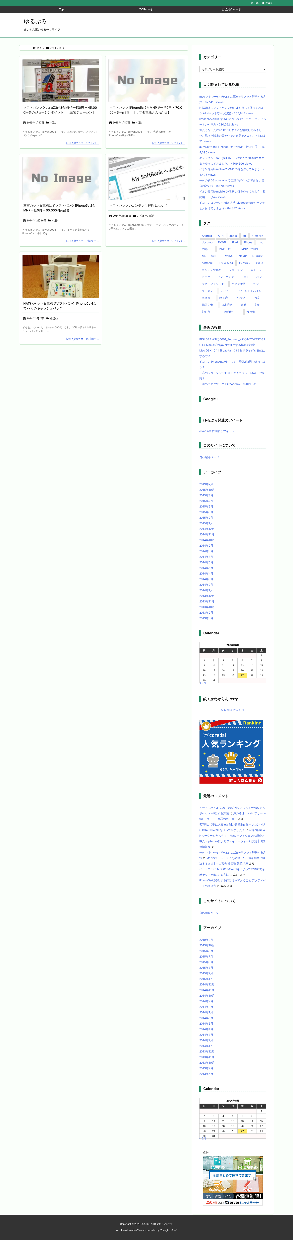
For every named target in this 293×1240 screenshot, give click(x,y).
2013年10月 (207, 607)
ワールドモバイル (250, 290)
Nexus (243, 256)
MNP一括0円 (249, 249)
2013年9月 (206, 612)
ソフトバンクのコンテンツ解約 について (138, 205)
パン (259, 276)
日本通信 (227, 304)
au (244, 235)
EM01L (222, 242)
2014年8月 (206, 551)
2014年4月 (206, 573)
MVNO (229, 256)
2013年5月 (206, 618)
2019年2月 (206, 484)
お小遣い (244, 263)
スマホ (206, 276)
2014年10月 (207, 540)
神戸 (258, 304)
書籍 (244, 304)
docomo (207, 242)
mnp (205, 249)
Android (207, 235)
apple (233, 235)
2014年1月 (206, 590)
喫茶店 (223, 297)
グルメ (259, 263)
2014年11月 (206, 534)
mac (260, 242)
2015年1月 (206, 523)
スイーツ (256, 269)
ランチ (257, 283)
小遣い (53, 122)
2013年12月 (206, 595)
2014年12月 (206, 528)
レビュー (142, 215)
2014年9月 (206, 545)
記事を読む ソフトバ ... (82, 143)
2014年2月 (206, 584)
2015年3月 (206, 512)
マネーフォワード (213, 283)
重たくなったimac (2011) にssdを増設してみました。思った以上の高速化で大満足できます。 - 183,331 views (232, 135)
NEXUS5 (258, 256)
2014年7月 (206, 556)
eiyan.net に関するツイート (216, 431)
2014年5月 (206, 568)
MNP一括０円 (210, 256)
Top (38, 47)
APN (221, 235)
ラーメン (207, 290)
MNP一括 (225, 249)
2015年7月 (206, 501)
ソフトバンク (225, 276)
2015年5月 (206, 506)
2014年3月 (206, 579)
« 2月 (202, 682)
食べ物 (251, 311)
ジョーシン (236, 269)
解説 (151, 215)
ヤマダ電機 (239, 283)
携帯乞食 (207, 304)
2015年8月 (206, 495)
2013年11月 (206, 601)
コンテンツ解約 (211, 269)
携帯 (257, 297)
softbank (207, 263)
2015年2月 (206, 517)
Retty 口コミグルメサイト (233, 710)
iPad (235, 242)
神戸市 (206, 311)
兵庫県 (206, 297)
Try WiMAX (226, 263)
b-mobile (257, 235)
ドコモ (245, 276)
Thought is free (168, 1230)
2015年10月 (207, 489)
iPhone (248, 242)
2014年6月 (206, 562)
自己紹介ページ (209, 457)
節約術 (228, 311)
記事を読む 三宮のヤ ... (82, 241)
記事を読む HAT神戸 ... (82, 339)
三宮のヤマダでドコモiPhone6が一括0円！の (227, 384)
